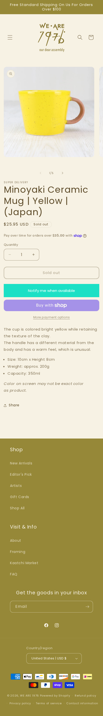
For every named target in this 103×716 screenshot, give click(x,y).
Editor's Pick (21, 474)
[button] (10, 37)
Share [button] (14, 405)
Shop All (17, 508)
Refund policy (85, 696)
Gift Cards (19, 496)
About (15, 540)
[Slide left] (40, 173)
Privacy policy (20, 703)
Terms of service (49, 703)
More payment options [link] (51, 317)
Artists (16, 485)
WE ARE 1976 (29, 696)
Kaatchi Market (24, 562)
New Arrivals (21, 463)
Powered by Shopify (55, 696)
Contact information (82, 703)
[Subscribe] (87, 607)
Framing (17, 551)
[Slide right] (62, 173)
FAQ (14, 574)
